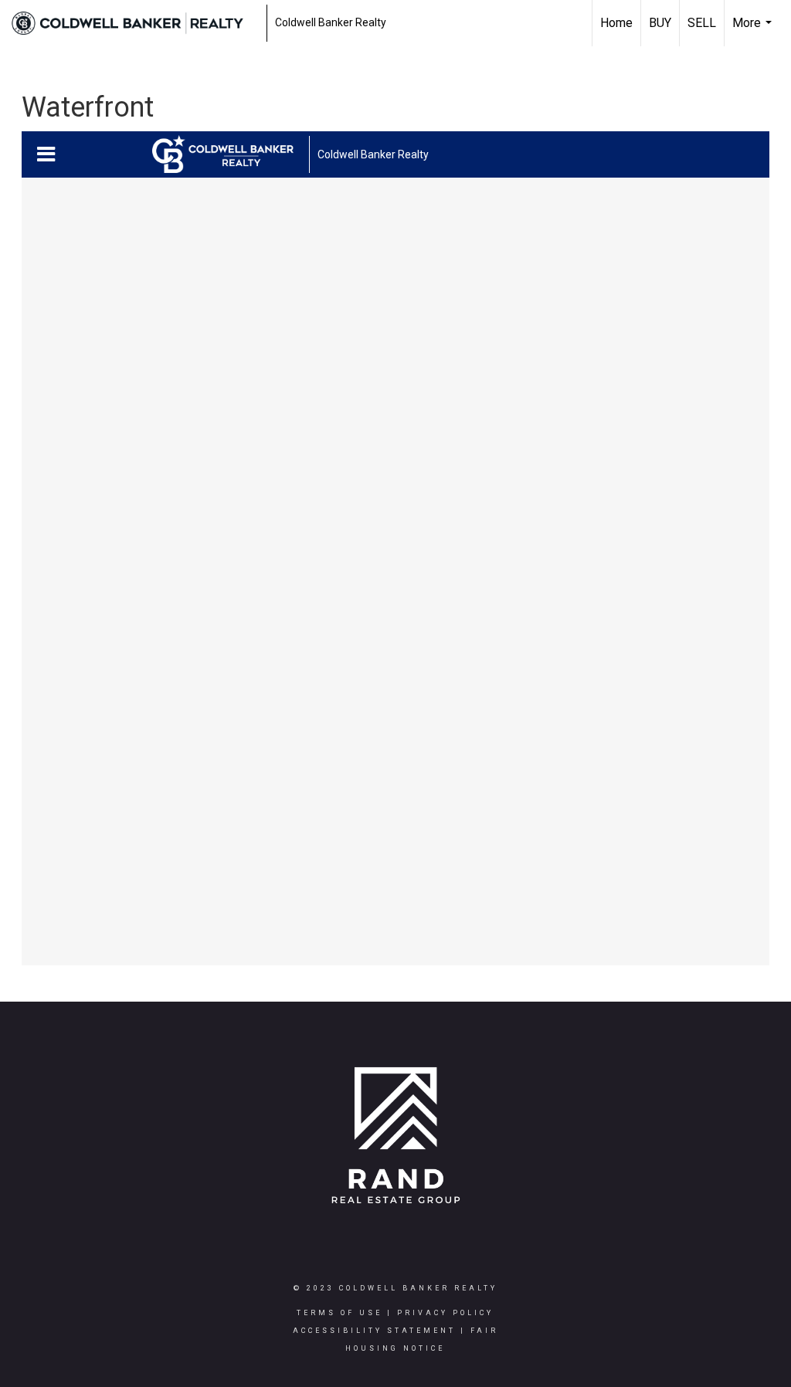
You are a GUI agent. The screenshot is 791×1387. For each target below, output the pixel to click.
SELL (701, 22)
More (754, 30)
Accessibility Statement (374, 1330)
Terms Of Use (339, 1313)
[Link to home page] (135, 23)
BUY (660, 22)
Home (616, 22)
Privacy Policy (445, 1313)
